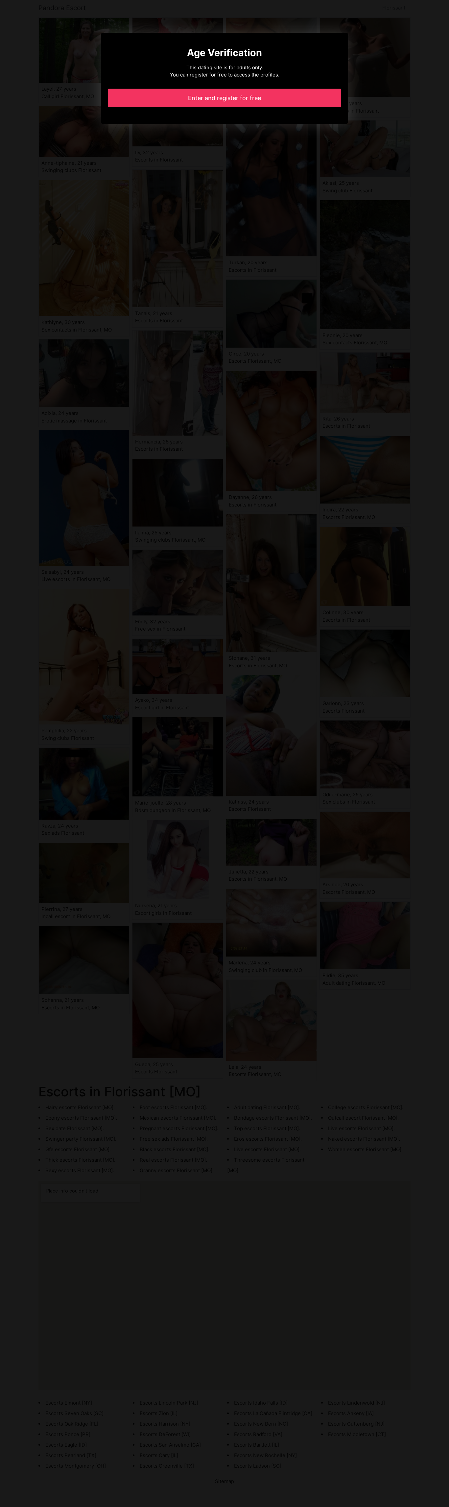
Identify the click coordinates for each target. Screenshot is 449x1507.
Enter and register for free (224, 98)
